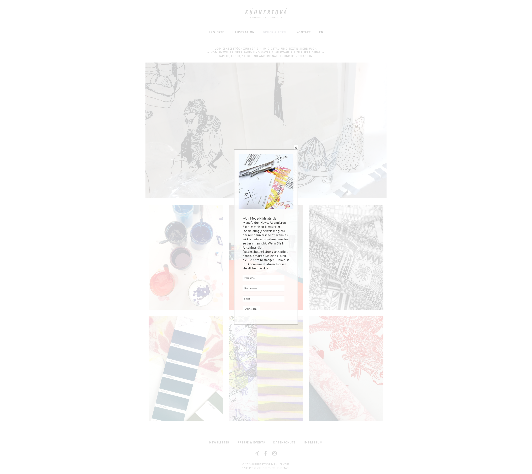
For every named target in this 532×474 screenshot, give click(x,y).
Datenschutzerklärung (258, 252)
